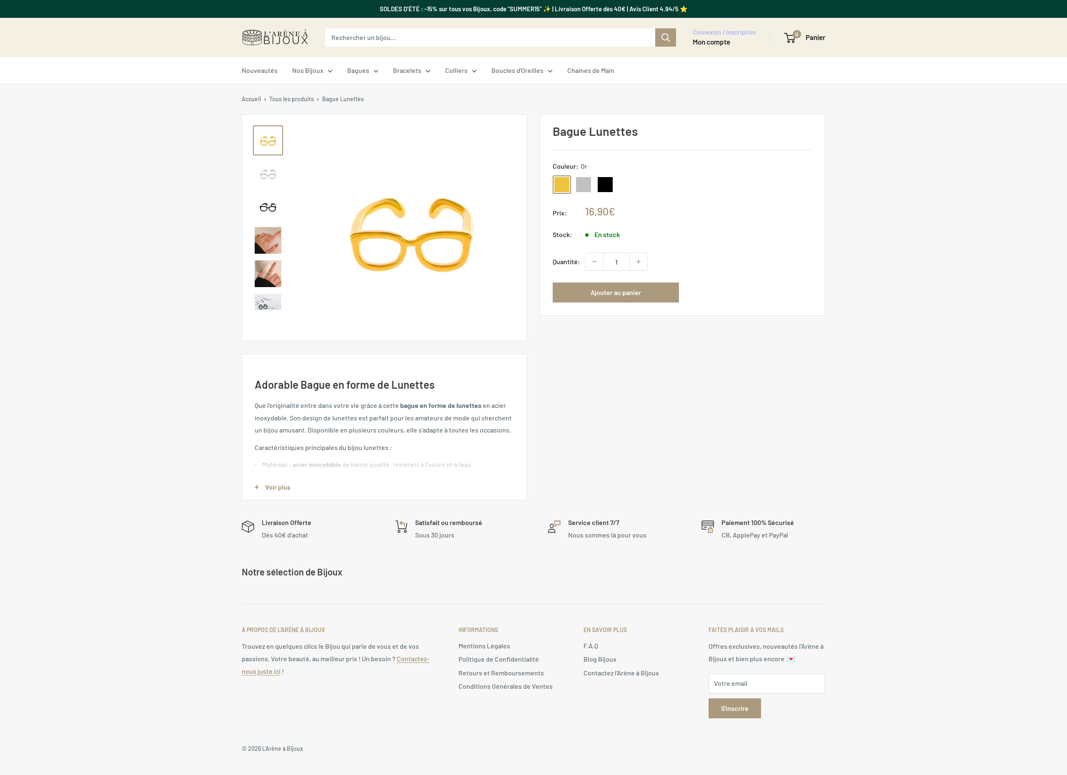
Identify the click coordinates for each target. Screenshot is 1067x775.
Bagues (358, 70)
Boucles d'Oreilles (517, 70)
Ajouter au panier (616, 292)
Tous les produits (291, 98)
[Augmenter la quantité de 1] (638, 261)
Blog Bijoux (600, 659)
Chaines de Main (590, 70)
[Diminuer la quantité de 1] (594, 261)
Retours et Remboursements (501, 673)
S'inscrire (735, 708)
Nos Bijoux (307, 70)
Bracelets (407, 70)
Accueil (251, 98)
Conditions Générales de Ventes (505, 686)
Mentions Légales (484, 646)
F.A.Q (591, 646)
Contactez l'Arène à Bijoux (621, 673)
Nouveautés (260, 70)
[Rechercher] (665, 37)
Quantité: (566, 261)
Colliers (456, 70)
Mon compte (711, 42)
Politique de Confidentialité (498, 659)
